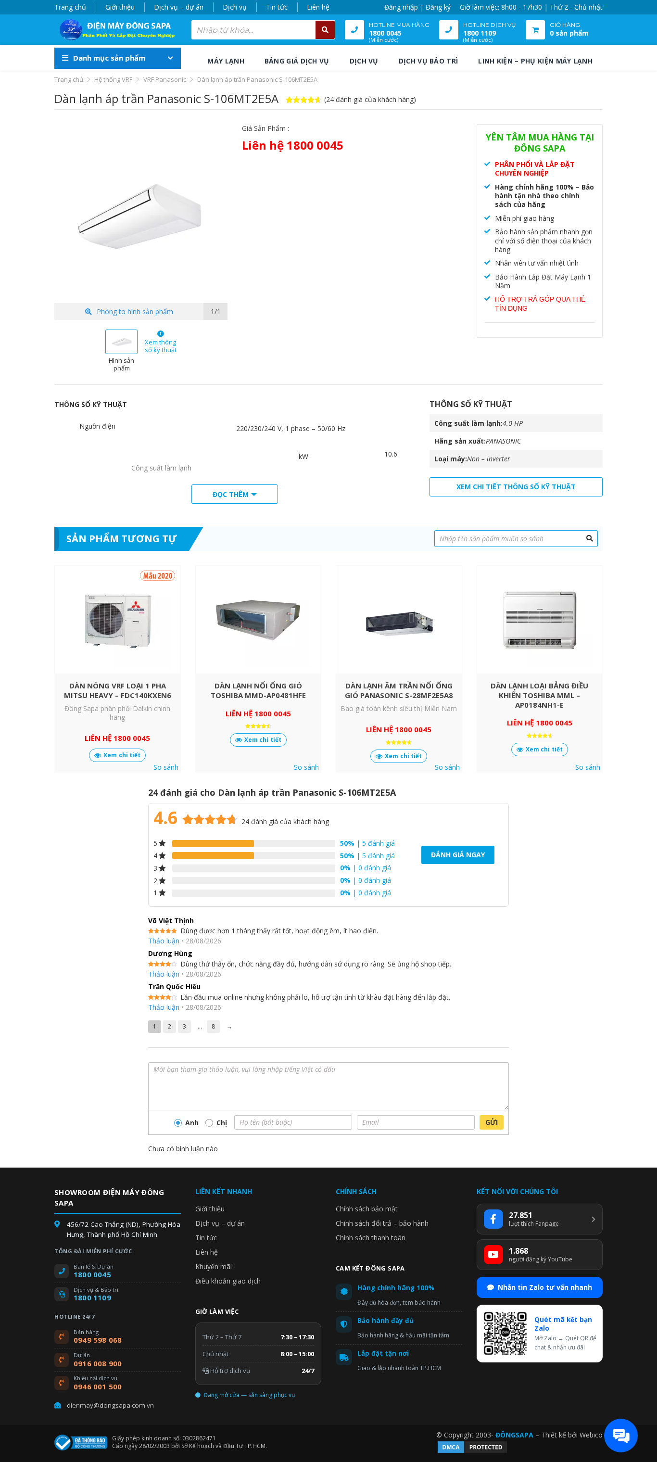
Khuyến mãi (213, 1266)
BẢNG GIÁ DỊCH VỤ (297, 60)
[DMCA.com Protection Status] (472, 1451)
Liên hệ (318, 7)
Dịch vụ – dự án (178, 7)
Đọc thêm (231, 494)
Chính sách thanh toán (370, 1237)
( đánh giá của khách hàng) (370, 99)
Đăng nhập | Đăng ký (417, 7)
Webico (591, 1434)
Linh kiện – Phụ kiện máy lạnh (535, 60)
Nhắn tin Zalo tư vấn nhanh (545, 1287)
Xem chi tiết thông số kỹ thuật (516, 486)
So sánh (165, 767)
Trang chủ (70, 7)
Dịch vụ (235, 7)
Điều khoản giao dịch (228, 1280)
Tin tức (277, 7)
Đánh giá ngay (458, 854)
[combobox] (263, 29)
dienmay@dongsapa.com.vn (110, 1405)
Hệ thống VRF (113, 79)
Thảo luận (163, 940)
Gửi (491, 1122)
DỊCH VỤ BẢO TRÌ (428, 60)
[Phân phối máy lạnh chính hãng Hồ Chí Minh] (114, 29)
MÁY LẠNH (225, 60)
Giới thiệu (120, 7)
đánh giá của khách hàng (285, 821)
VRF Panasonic (164, 79)
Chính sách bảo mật (367, 1208)
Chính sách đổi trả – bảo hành (382, 1223)
